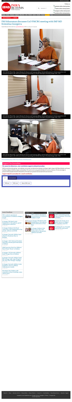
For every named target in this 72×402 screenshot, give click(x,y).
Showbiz (22, 15)
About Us (5, 393)
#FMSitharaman (27, 159)
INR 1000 (15, 183)
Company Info (52, 395)
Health (38, 15)
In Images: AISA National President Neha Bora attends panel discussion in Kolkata (12, 242)
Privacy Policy (24, 393)
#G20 (17, 159)
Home (3, 15)
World (30, 15)
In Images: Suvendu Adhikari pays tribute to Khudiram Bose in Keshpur (11, 236)
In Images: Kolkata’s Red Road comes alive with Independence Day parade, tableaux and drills (12, 229)
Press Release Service (55, 393)
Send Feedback (46, 393)
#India (20, 159)
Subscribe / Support (65, 393)
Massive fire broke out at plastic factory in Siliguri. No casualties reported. (62, 222)
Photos (47, 15)
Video (51, 15)
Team (10, 393)
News (7, 15)
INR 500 (7, 183)
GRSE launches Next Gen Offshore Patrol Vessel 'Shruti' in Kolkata (12, 248)
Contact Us (39, 393)
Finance (12, 15)
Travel (42, 15)
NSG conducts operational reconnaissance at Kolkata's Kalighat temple (12, 216)
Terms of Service (32, 393)
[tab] (5, 178)
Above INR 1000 (26, 183)
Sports (17, 15)
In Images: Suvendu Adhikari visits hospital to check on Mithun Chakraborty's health (12, 265)
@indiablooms (20, 27)
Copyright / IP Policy (44, 395)
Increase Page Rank (36, 396)
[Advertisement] (24, 201)
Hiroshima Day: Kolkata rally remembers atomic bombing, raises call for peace (12, 272)
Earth (34, 15)
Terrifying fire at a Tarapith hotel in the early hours (62, 227)
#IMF (14, 159)
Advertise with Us (16, 393)
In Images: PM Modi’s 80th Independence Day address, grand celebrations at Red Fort (11, 223)
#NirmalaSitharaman (7, 159)
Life (26, 15)
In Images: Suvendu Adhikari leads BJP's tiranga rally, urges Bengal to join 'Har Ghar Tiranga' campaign (12, 259)
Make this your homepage (64, 0)
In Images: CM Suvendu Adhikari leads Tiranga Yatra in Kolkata (11, 253)
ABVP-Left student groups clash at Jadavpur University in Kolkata (62, 216)
